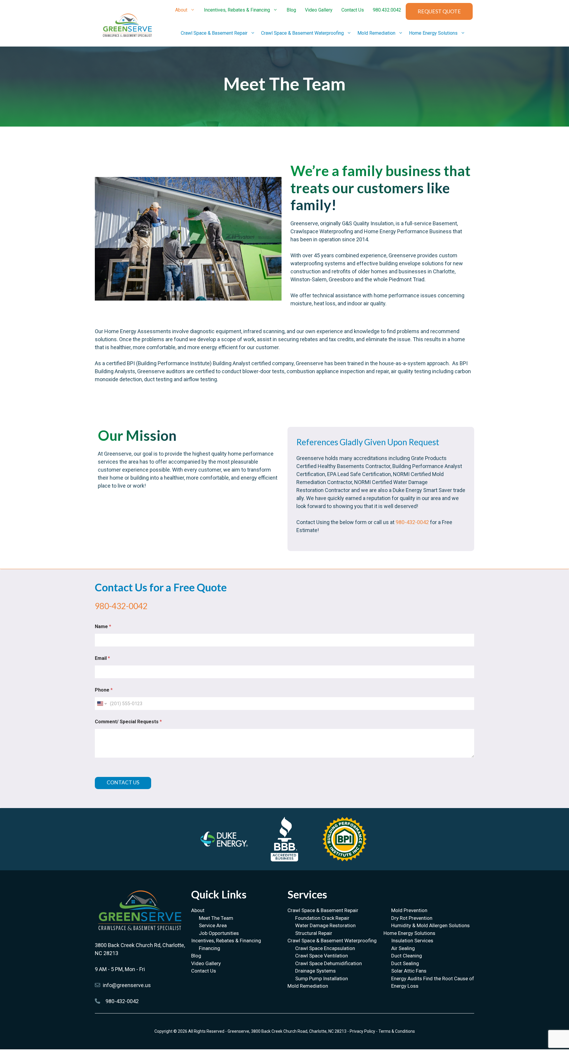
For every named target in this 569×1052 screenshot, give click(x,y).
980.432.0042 (387, 10)
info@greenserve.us (127, 985)
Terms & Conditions (396, 1031)
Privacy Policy (362, 1031)
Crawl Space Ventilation (321, 956)
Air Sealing (403, 948)
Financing (209, 948)
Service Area (213, 925)
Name (103, 626)
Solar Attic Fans (408, 971)
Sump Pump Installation (321, 978)
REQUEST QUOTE (439, 11)
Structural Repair (313, 933)
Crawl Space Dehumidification (328, 963)
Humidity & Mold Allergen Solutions (430, 925)
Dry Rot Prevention (411, 918)
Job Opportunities (219, 933)
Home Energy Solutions (433, 33)
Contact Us (352, 10)
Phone (104, 690)
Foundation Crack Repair (322, 918)
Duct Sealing (405, 963)
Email (102, 658)
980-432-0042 (413, 522)
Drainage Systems (315, 971)
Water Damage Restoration (325, 925)
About (181, 10)
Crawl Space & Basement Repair (214, 33)
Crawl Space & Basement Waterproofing (302, 33)
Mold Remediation (376, 33)
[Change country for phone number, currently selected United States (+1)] (101, 703)
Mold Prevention (409, 910)
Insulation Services (412, 941)
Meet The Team (216, 918)
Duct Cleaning (406, 956)
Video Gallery (319, 10)
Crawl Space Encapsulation (325, 948)
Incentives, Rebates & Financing (237, 10)
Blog (291, 10)
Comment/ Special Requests (128, 721)
